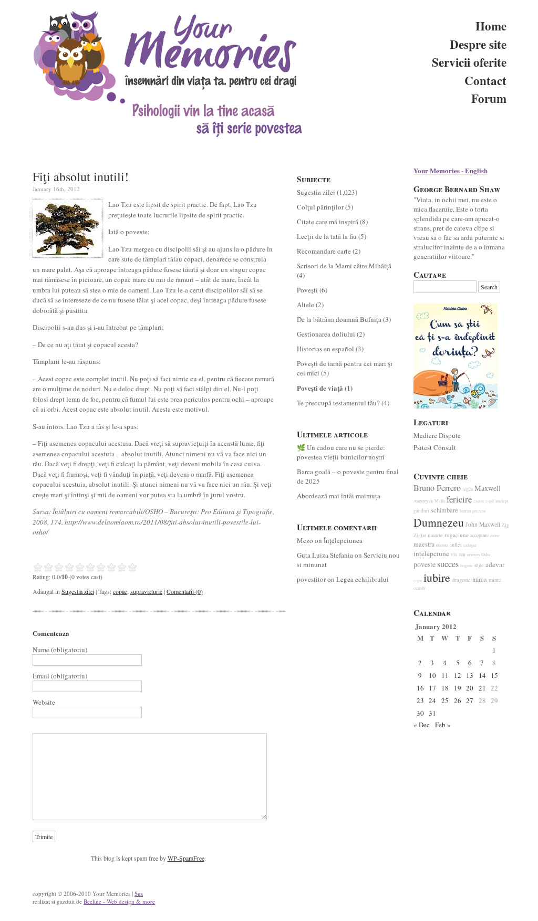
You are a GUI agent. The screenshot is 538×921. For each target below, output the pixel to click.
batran (465, 511)
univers (473, 554)
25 (445, 700)
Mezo (305, 540)
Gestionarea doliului (326, 334)
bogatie (466, 565)
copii (417, 580)
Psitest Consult (434, 447)
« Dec (421, 724)
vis (454, 554)
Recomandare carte (324, 251)
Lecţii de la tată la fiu (327, 236)
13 (469, 675)
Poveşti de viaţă (320, 388)
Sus (138, 893)
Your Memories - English (450, 170)
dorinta (442, 545)
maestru (423, 544)
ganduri (421, 510)
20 (469, 688)
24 (432, 700)
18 (445, 688)
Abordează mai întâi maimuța (338, 495)
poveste (424, 564)
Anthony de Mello (429, 501)
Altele (305, 304)
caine (495, 535)
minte (495, 579)
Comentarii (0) (185, 591)
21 (482, 688)
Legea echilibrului (362, 579)
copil (489, 501)
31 (432, 713)
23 (420, 700)
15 (494, 675)
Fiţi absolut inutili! (81, 176)
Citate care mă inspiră (327, 221)
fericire (459, 499)
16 (420, 688)
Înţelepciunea (343, 540)
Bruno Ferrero (437, 488)
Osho (485, 554)
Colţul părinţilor (320, 207)
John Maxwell (482, 524)
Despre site (478, 44)
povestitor (311, 579)
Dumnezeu (438, 522)
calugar (470, 545)
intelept (501, 501)
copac (120, 591)
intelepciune (431, 553)
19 (457, 688)
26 (457, 700)
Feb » (443, 724)
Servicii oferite (469, 62)
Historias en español (325, 348)
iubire (436, 577)
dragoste (461, 579)
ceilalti (419, 588)
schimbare (444, 510)
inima (479, 579)
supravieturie (146, 591)
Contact (485, 80)
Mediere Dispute (437, 435)
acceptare (479, 535)
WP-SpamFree (186, 858)
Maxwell (487, 488)
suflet (456, 544)
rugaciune (456, 535)
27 (469, 700)
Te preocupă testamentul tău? (338, 402)
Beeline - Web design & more (119, 901)
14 (482, 675)
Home (490, 26)
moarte (435, 535)
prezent (478, 511)
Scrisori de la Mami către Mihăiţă (344, 265)
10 (432, 675)
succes (448, 564)
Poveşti (307, 290)
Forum (488, 98)
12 (457, 675)
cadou (478, 501)
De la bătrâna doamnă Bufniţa (339, 319)
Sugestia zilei (77, 591)
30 (420, 713)
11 (445, 675)
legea (467, 489)
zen (462, 554)
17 (432, 688)
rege (479, 565)
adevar (494, 564)
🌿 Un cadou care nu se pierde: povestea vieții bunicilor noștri (341, 452)
